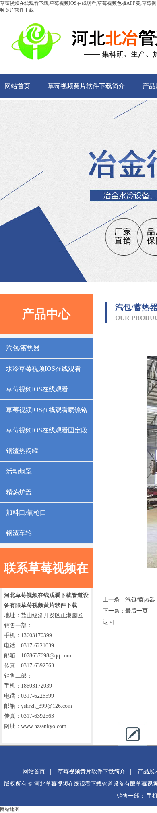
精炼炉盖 (19, 492)
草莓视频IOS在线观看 (37, 389)
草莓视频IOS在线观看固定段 (46, 430)
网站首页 (17, 86)
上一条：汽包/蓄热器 (129, 600)
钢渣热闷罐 (22, 450)
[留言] (132, 734)
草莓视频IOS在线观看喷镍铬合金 (46, 413)
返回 (108, 622)
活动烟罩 (19, 471)
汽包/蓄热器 (23, 348)
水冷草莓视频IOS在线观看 (43, 368)
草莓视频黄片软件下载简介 (86, 86)
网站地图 (9, 809)
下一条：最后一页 (125, 611)
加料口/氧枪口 (26, 512)
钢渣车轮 (19, 533)
